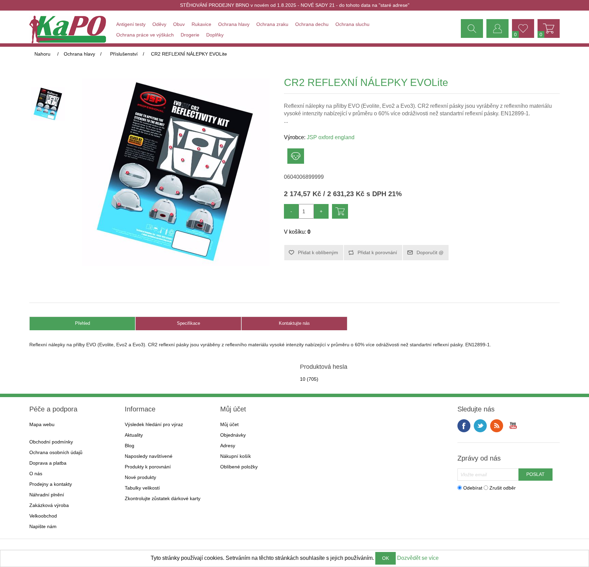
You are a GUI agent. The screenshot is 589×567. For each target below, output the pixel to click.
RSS (496, 425)
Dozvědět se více (418, 558)
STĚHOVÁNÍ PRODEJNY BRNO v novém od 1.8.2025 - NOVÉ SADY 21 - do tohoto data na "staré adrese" (294, 5)
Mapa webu (42, 424)
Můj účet (229, 424)
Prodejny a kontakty (50, 484)
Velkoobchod (43, 516)
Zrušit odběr (502, 487)
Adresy (227, 445)
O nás (35, 473)
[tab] (82, 324)
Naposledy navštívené (148, 456)
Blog (129, 445)
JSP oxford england (330, 137)
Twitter (480, 425)
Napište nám (43, 526)
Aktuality (134, 435)
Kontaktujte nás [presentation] (294, 323)
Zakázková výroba (49, 505)
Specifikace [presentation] (188, 323)
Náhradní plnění (46, 494)
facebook (463, 425)
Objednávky (233, 435)
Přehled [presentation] (82, 323)
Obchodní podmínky (51, 442)
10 (302, 379)
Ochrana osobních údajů (55, 452)
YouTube (513, 425)
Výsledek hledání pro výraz (154, 424)
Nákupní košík (235, 456)
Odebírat (472, 487)
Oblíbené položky (239, 466)
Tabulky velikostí (142, 488)
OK (385, 558)
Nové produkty (140, 477)
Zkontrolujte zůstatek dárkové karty (162, 498)
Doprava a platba (47, 463)
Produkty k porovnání (148, 466)
